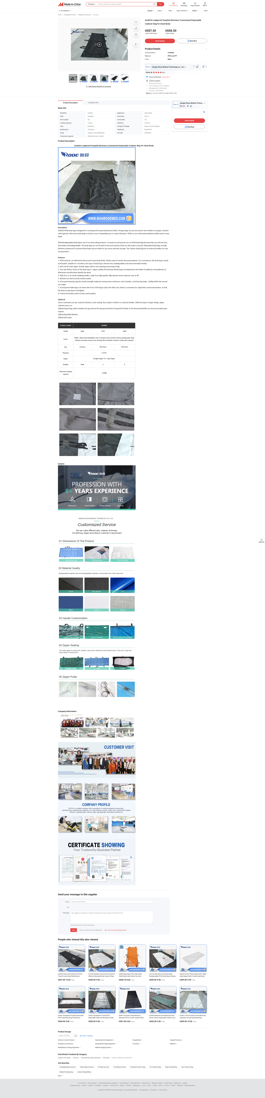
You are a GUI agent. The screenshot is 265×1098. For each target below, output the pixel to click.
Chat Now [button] (193, 41)
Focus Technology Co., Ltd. (119, 1090)
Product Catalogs (87, 1036)
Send (73, 930)
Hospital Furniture (175, 1040)
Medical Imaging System (103, 1047)
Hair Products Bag (187, 1067)
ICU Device (135, 1044)
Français (105, 1085)
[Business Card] (204, 112)
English (84, 1085)
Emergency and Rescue (65, 1044)
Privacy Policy (163, 1090)
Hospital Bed (136, 1040)
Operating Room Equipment (104, 1040)
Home (59, 15)
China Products (92, 1083)
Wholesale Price (135, 1083)
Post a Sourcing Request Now (115, 930)
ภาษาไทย (166, 1085)
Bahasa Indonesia (190, 1085)
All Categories (65, 11)
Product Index (168, 1083)
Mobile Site (177, 1083)
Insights (185, 1083)
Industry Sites (146, 1083)
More (60, 1076)
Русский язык (114, 1085)
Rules (205, 11)
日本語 (155, 1085)
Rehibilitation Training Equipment (68, 1047)
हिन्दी (160, 1085)
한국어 (149, 1085)
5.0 (181, 106)
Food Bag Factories (119, 1067)
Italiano (122, 1085)
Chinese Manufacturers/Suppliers (108, 1083)
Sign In (148, 93)
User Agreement (144, 1090)
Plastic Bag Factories (87, 1067)
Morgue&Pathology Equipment (105, 1044)
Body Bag (95, 15)
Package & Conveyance (84, 15)
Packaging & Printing (69, 15)
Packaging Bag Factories (68, 1067)
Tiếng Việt (180, 1085)
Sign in (205, 5)
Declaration (154, 1090)
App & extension (182, 11)
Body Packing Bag (171, 1067)
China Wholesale (124, 1083)
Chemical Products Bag (137, 1067)
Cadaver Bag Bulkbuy (84, 1072)
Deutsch (128, 1085)
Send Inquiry (160, 41)
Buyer (159, 11)
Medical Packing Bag (66, 1072)
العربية (143, 1085)
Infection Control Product (66, 1040)
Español (90, 1085)
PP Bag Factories (103, 1067)
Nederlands (136, 1085)
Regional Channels (157, 1083)
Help (170, 11)
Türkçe (173, 1085)
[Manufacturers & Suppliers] (69, 4)
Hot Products (82, 1083)
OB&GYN (173, 1044)
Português (98, 1085)
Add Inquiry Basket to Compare (99, 86)
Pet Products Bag (155, 1067)
